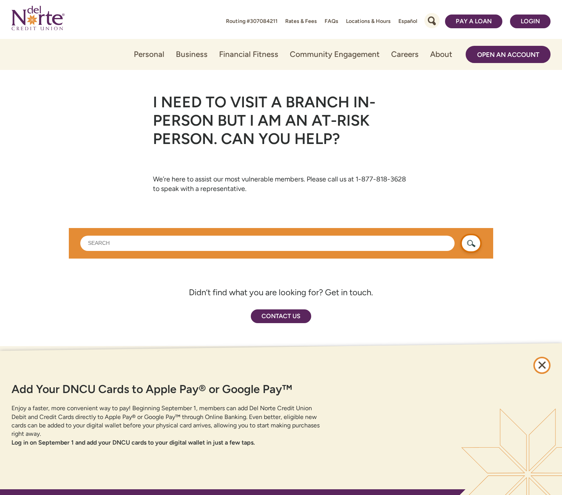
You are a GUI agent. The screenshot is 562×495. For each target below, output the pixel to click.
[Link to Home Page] (38, 19)
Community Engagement (335, 54)
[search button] (471, 243)
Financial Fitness (248, 54)
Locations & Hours (368, 21)
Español (407, 21)
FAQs (331, 21)
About (441, 54)
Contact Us (281, 316)
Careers (405, 54)
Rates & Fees (301, 21)
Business (192, 54)
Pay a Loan (474, 21)
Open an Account (508, 54)
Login (530, 21)
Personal (149, 54)
